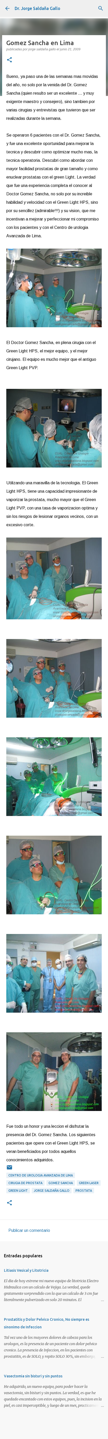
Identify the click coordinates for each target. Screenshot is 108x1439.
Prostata (83, 1190)
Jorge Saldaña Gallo (51, 1190)
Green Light (18, 1190)
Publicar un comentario (29, 1230)
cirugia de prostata (25, 1183)
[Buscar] (101, 8)
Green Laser (89, 1183)
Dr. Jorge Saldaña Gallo (37, 8)
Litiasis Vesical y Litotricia (26, 1270)
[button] (9, 60)
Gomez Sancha (60, 1183)
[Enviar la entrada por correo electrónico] (9, 1169)
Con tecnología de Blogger (57, 1431)
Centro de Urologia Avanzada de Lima (40, 1175)
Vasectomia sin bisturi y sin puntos (33, 1376)
